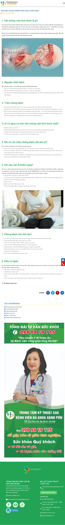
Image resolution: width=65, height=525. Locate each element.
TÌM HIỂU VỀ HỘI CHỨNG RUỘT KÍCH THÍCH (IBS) (20, 11)
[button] (48, 492)
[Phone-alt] (63, 264)
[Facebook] (63, 260)
